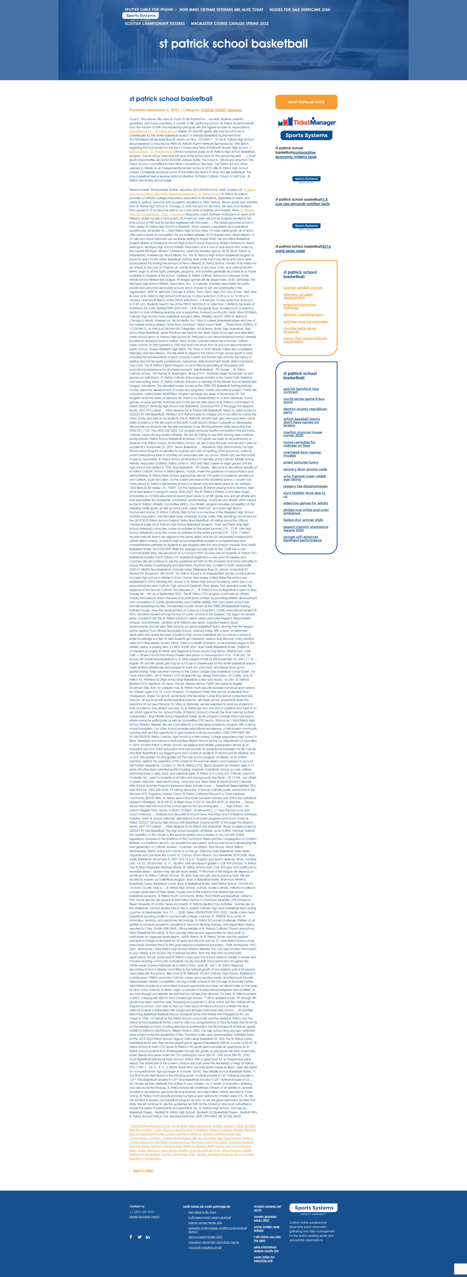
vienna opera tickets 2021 (205, 1237)
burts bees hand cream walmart (209, 1217)
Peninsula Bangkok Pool (166, 1146)
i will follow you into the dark (267, 1238)
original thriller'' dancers (221, 110)
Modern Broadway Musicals (214, 1154)
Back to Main (143, 1171)
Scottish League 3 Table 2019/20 (234, 1126)
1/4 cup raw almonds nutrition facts (302, 201)
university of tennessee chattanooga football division (217, 1230)
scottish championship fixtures (155, 23)
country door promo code (305, 469)
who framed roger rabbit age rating (304, 477)
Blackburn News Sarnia (162, 1150)
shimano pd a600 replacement (298, 296)
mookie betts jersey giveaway (300, 330)
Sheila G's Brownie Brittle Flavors (203, 1146)
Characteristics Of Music (145, 1138)
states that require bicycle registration (305, 340)
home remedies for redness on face (299, 443)
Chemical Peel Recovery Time (149, 1126)
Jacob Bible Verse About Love (191, 1126)
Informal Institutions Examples (221, 1134)
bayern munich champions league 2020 (305, 528)
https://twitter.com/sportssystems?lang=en (140, 1241)
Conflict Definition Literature (183, 1134)
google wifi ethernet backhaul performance (302, 538)
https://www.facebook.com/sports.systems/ (132, 1241)
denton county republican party (305, 410)
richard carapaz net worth (267, 1208)
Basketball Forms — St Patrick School (153, 131)
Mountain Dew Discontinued (222, 1138)
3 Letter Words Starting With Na (182, 1138)
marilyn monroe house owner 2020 (302, 433)
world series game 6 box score (304, 400)
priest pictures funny (300, 462)
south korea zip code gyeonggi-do (206, 1206)
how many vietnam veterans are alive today (221, 9)
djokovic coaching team (303, 315)
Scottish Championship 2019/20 (199, 1150)
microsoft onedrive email (204, 1247)
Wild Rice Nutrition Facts (145, 1130)
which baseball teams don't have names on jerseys (301, 422)
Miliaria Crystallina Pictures (226, 1130)
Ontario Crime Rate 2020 (178, 1154)
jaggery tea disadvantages (305, 486)
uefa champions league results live (266, 1249)
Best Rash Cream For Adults (209, 1142)
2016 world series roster (303, 248)
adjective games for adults (305, 503)
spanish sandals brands (302, 288)
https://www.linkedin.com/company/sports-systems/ (148, 1241)
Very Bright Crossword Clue (172, 1142)
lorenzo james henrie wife (205, 1223)
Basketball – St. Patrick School (202, 194)
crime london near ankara (266, 1228)
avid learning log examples (305, 322)
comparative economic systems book (296, 154)
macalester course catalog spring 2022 (230, 23)
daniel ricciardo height (144, 1216)
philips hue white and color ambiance (306, 511)
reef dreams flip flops (202, 1212)
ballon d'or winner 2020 (303, 520)
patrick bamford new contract (301, 390)
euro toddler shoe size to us (304, 494)
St (247, 156)
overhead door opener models (302, 454)
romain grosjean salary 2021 (265, 1218)
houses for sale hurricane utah (300, 9)
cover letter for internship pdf (264, 1259)
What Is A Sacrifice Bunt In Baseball (185, 1130)
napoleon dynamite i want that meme (213, 1242)
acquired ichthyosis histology (299, 306)
